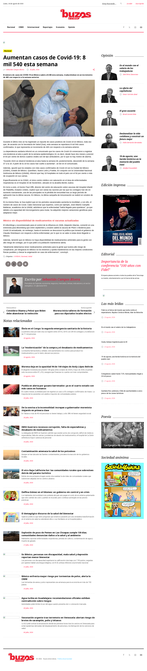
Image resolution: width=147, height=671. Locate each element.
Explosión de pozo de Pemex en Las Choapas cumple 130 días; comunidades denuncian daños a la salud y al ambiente (54, 534)
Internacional (33, 27)
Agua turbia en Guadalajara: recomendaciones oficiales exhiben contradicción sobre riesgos (56, 599)
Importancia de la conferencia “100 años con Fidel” (121, 265)
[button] (13, 42)
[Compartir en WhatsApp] (19, 264)
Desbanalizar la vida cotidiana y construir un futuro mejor (132, 136)
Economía (60, 27)
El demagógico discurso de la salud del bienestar (48, 513)
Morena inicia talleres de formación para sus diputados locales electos (72, 312)
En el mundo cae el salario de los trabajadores (129, 68)
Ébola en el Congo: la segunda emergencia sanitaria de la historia (57, 328)
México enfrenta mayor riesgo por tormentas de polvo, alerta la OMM (56, 577)
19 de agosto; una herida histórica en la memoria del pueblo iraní (130, 160)
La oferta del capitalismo (126, 89)
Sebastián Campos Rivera (15, 70)
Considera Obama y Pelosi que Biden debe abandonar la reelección (26, 312)
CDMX (21, 27)
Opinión (71, 27)
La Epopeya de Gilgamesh (118, 445)
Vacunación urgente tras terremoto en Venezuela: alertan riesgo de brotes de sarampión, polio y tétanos (58, 619)
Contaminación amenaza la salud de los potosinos (48, 451)
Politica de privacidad (64, 659)
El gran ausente (127, 110)
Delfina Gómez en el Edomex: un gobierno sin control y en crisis (55, 492)
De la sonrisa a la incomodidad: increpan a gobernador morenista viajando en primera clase (57, 409)
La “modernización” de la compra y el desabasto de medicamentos (57, 347)
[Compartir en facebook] (8, 264)
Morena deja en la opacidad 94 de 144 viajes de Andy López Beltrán (57, 366)
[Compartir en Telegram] (25, 264)
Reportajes (47, 27)
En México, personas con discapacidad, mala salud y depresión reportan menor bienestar (55, 556)
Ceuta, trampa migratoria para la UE (114, 342)
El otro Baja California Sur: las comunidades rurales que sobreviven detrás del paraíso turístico (58, 471)
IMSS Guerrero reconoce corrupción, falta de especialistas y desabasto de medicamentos (54, 428)
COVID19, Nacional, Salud (23, 256)
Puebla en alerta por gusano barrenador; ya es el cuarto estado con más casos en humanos (58, 387)
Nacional (11, 27)
